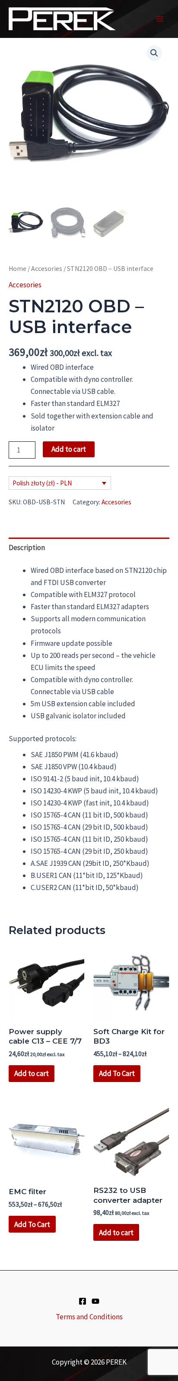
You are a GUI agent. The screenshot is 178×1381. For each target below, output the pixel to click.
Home (17, 268)
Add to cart (68, 449)
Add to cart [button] (31, 1073)
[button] (154, 53)
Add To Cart (117, 1073)
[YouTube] (95, 1301)
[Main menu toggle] (159, 18)
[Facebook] (82, 1301)
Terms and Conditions (89, 1316)
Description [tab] (27, 547)
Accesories (46, 268)
